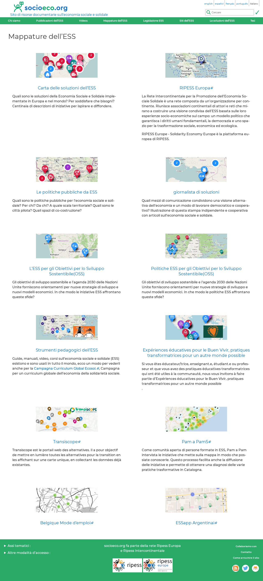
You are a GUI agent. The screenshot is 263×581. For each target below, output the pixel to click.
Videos (83, 20)
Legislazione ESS (153, 20)
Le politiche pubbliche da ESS (66, 192)
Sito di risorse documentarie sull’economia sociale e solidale (59, 15)
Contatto (246, 552)
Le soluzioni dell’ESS (222, 20)
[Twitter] (245, 568)
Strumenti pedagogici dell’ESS (67, 350)
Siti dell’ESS (187, 20)
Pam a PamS (195, 441)
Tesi (252, 20)
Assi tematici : (19, 546)
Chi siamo (14, 20)
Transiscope (65, 441)
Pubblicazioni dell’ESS (49, 20)
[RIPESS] (127, 565)
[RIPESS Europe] (158, 565)
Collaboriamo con (246, 546)
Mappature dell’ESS (115, 20)
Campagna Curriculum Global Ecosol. (65, 368)
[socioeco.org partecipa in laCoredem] (255, 568)
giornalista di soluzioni (196, 192)
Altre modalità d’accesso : (29, 553)
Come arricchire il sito (246, 557)
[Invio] (257, 12)
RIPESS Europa (195, 87)
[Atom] (235, 568)
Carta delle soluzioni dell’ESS (67, 87)
